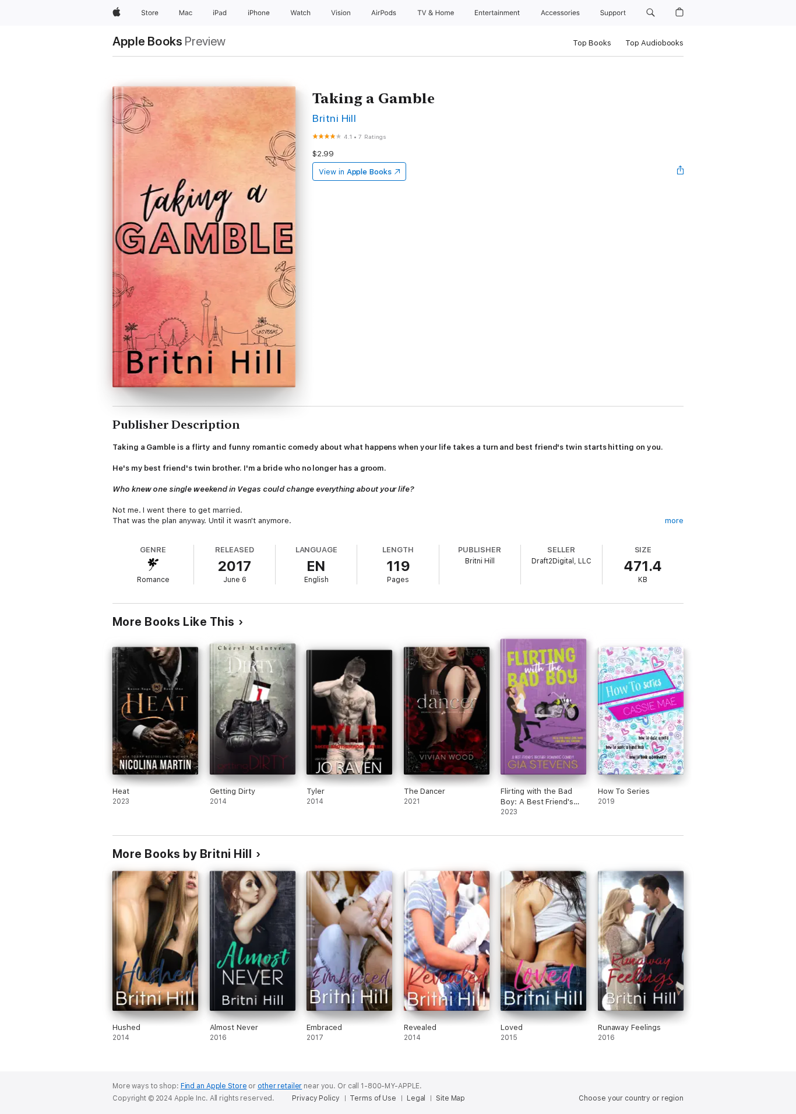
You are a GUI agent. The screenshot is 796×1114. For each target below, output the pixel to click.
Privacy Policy (315, 1098)
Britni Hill (334, 118)
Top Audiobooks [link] (654, 42)
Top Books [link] (592, 42)
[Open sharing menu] (680, 171)
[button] (651, 13)
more (674, 520)
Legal (416, 1098)
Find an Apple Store (214, 1086)
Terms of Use (373, 1098)
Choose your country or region (631, 1098)
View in (355, 171)
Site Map (450, 1098)
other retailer (280, 1086)
